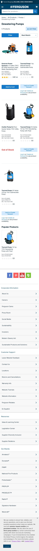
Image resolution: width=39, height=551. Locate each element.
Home (4, 17)
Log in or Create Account (29, 86)
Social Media (6, 319)
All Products (12, 17)
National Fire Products (10, 474)
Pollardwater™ (7, 480)
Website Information (9, 396)
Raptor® (5, 499)
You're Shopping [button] (18, 2)
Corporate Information (9, 288)
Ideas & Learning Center (10, 422)
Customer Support (8, 352)
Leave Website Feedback (10, 358)
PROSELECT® (7, 493)
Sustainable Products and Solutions (14, 345)
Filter (10, 35)
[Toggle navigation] (2, 7)
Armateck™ (6, 454)
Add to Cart (10, 87)
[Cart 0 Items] (36, 7)
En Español (6, 409)
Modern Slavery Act (9, 338)
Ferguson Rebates (8, 403)
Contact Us (6, 364)
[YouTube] (22, 275)
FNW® (4, 467)
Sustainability (6, 325)
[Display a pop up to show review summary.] (17, 77)
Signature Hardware (9, 505)
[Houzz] (28, 275)
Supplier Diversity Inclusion (11, 435)
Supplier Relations (8, 441)
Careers (5, 300)
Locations (5, 371)
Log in (22, 91)
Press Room (6, 313)
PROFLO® (5, 486)
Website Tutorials (8, 390)
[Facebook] (9, 275)
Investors (5, 332)
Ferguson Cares (7, 306)
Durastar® (5, 461)
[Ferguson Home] (19, 7)
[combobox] (19, 11)
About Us (5, 294)
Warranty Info (6, 383)
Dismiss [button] (7, 546)
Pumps (21, 17)
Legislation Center (8, 428)
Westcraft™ (6, 512)
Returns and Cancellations (11, 377)
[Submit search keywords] (35, 11)
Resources (5, 416)
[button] (37, 518)
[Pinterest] (15, 275)
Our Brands (5, 449)
